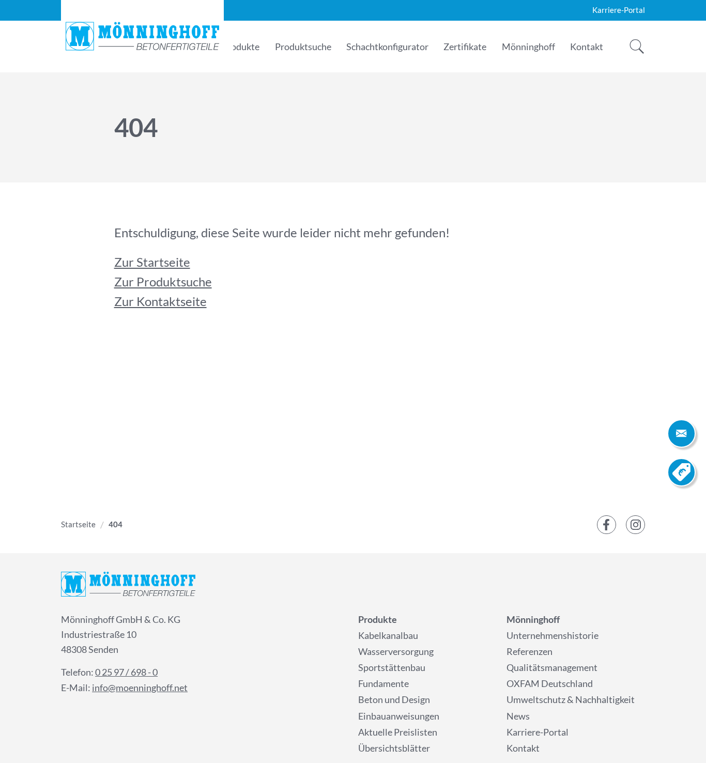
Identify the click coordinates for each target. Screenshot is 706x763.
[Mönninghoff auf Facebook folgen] (606, 525)
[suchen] (633, 46)
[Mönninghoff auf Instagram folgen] (635, 525)
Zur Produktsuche (163, 281)
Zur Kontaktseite (160, 301)
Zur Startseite (152, 261)
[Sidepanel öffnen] (681, 433)
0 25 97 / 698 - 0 (126, 672)
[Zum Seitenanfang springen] (681, 738)
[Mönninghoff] (142, 36)
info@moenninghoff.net (140, 687)
